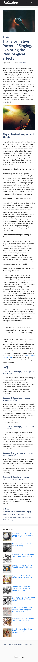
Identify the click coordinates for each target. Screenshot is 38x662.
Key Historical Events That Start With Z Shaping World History (23, 566)
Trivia (7, 509)
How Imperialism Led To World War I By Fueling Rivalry (23, 619)
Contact (32, 644)
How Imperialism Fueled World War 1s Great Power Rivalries (23, 555)
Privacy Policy (13, 644)
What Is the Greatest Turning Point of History (22, 545)
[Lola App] (11, 3)
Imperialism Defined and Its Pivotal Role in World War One (22, 577)
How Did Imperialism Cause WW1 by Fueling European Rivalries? (22, 631)
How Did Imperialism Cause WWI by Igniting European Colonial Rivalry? (22, 609)
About (26, 644)
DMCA (5, 644)
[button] (26, 3)
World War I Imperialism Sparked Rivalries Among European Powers (21, 588)
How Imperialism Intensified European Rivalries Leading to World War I (22, 535)
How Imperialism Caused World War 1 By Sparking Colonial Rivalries (23, 599)
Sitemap (20, 644)
